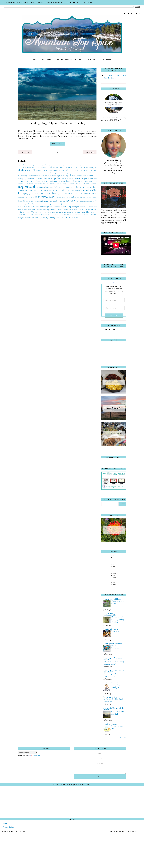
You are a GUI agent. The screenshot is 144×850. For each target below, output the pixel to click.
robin (20, 204)
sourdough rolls (54, 207)
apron (38, 165)
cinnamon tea (46, 170)
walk (29, 217)
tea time (42, 212)
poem (79, 197)
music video (43, 193)
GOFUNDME (30, 181)
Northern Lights (55, 193)
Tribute (55, 215)
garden (57, 178)
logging (25, 190)
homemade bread (90, 181)
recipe (62, 201)
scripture (51, 204)
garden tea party (81, 178)
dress (70, 173)
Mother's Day (75, 190)
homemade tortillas (25, 184)
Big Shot (65, 165)
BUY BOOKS (46, 60)
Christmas (37, 170)
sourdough (44, 206)
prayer (94, 197)
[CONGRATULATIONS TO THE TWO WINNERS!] (113, 419)
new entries (25, 152)
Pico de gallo (60, 197)
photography (46, 196)
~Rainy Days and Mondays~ (117, 686)
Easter (90, 173)
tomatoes (44, 215)
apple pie (32, 165)
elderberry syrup (34, 176)
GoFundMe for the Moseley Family (19, 3)
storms (39, 210)
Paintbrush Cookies (89, 193)
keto (83, 187)
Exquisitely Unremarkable (109, 614)
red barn (79, 201)
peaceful (31, 197)
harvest (77, 181)
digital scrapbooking (49, 173)
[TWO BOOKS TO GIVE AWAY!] (113, 445)
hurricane (85, 184)
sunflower (60, 210)
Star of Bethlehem (24, 210)
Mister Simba (60, 190)
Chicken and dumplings (77, 167)
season (69, 204)
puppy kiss (48, 201)
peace (26, 197)
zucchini (75, 217)
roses (37, 204)
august (42, 165)
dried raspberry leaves (79, 173)
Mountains (85, 190)
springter (76, 207)
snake (28, 207)
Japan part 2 (115, 631)
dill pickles (61, 173)
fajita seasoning (62, 176)
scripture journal (60, 204)
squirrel (82, 207)
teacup (61, 212)
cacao (38, 167)
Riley (94, 200)
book (20, 167)
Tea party (35, 212)
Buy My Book (72, 3)
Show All (123, 738)
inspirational (26, 187)
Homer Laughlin (62, 184)
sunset (81, 209)
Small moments (110, 724)
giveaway (21, 181)
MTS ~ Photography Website (68, 60)
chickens (22, 170)
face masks (52, 176)
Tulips (61, 215)
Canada (50, 167)
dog (66, 173)
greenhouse (44, 181)
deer (33, 173)
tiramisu (38, 215)
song (37, 207)
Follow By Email (55, 3)
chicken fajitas (91, 167)
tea (92, 209)
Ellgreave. (44, 176)
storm (34, 209)
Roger (25, 204)
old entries (90, 152)
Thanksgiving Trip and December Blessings (57, 123)
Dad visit (86, 170)
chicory (29, 170)
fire (90, 176)
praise (89, 197)
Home (40, 3)
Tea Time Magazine (51, 212)
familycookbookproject (80, 176)
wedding (52, 217)
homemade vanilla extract (44, 184)
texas (84, 212)
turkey (66, 215)
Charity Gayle (64, 167)
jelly (76, 187)
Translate (36, 755)
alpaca (20, 165)
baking (47, 165)
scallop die (43, 204)
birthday (72, 165)
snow (32, 206)
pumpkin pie (39, 201)
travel (50, 215)
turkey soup (73, 215)
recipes (70, 200)
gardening (93, 179)
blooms (85, 165)
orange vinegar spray (74, 193)
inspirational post (43, 187)
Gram (38, 181)
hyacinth (93, 184)
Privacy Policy (8, 827)
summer (52, 209)
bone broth (92, 165)
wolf (70, 217)
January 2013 (69, 187)
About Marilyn (92, 60)
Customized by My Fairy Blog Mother (125, 832)
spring (68, 206)
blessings (78, 165)
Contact (107, 60)
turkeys (80, 215)
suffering (46, 210)
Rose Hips (31, 204)
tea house (28, 212)
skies (24, 207)
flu (93, 176)
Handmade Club (68, 181)
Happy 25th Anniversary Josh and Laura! (113, 662)
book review (26, 167)
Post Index (87, 3)
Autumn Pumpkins (115, 646)
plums (74, 197)
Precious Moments (111, 629)
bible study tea (56, 165)
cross (80, 170)
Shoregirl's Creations (112, 643)
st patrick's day (91, 207)
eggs (25, 176)
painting (21, 197)
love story (31, 190)
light (95, 187)
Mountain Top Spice (17, 832)
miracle (51, 190)
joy (80, 187)
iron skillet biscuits (57, 187)
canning (55, 167)
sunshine (87, 210)
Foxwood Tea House (35, 179)
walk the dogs (36, 217)
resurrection (86, 201)
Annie (25, 165)
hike (82, 181)
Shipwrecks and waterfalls (117, 712)
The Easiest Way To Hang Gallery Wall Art (117, 619)
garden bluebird (67, 179)
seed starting (82, 204)
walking (45, 217)
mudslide (35, 193)
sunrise (74, 210)
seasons (74, 204)
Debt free (28, 173)
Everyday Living (110, 697)
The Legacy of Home (112, 599)
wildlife (58, 217)
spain (63, 207)
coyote (71, 170)
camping (43, 167)
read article (57, 143)
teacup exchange (70, 212)
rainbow (56, 201)
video (25, 217)
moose (68, 190)
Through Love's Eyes (26, 215)
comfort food (56, 170)
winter (65, 217)
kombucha (89, 187)
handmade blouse (56, 181)
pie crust (69, 197)
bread (34, 167)
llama (20, 190)
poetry (83, 197)
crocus (76, 170)
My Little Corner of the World (113, 709)
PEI (36, 197)
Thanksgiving (91, 212)
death (22, 173)
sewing (90, 203)
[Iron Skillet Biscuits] (113, 393)
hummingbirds (75, 184)
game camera (48, 179)
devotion (38, 173)
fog (25, 178)
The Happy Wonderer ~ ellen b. (113, 659)
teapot (79, 212)
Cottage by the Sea (111, 683)
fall (70, 175)
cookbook (64, 170)
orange (64, 193)
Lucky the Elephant (42, 190)
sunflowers (67, 210)
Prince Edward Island (25, 201)
